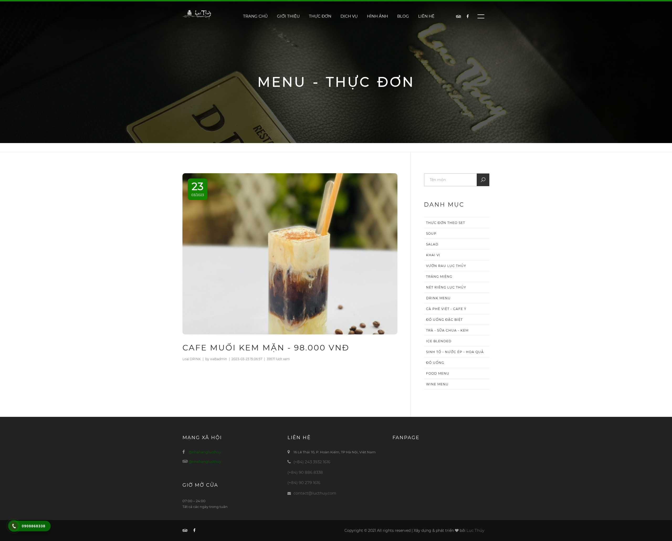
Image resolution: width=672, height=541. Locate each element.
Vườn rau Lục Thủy (446, 266)
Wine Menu (437, 384)
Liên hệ (426, 16)
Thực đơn (320, 16)
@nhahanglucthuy (204, 452)
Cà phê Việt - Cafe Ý (446, 309)
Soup (431, 233)
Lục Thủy (475, 530)
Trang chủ (255, 16)
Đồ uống (435, 363)
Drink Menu (438, 298)
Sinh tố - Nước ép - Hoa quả (455, 352)
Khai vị (433, 255)
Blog (403, 16)
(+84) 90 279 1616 (303, 482)
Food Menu (437, 373)
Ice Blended (439, 341)
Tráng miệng (439, 277)
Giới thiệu (288, 16)
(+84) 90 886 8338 (305, 472)
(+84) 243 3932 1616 (311, 461)
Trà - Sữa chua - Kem (447, 330)
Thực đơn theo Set (445, 223)
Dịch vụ (349, 16)
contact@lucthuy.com (314, 493)
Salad (432, 244)
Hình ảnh (377, 16)
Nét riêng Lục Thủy (446, 287)
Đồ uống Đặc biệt (444, 320)
